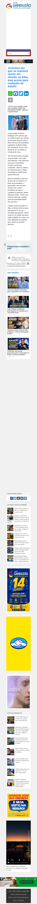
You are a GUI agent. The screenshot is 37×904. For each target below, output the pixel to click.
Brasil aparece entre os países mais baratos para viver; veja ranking (21, 542)
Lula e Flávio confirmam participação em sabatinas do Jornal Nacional (17, 310)
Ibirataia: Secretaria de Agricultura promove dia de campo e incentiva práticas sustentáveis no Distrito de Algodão (18, 519)
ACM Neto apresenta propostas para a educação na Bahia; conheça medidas (18, 352)
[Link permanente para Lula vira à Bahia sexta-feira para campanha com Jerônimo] (18, 283)
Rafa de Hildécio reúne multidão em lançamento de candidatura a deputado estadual (17, 868)
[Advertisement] (18, 29)
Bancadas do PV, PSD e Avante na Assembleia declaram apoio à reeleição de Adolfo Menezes (16, 264)
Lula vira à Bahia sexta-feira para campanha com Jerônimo (18, 290)
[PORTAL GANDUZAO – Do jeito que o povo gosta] (18, 5)
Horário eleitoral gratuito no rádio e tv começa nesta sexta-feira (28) (21, 510)
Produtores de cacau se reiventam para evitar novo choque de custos (21, 535)
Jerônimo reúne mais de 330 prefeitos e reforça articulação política (18, 331)
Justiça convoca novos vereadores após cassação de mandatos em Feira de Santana (21, 258)
